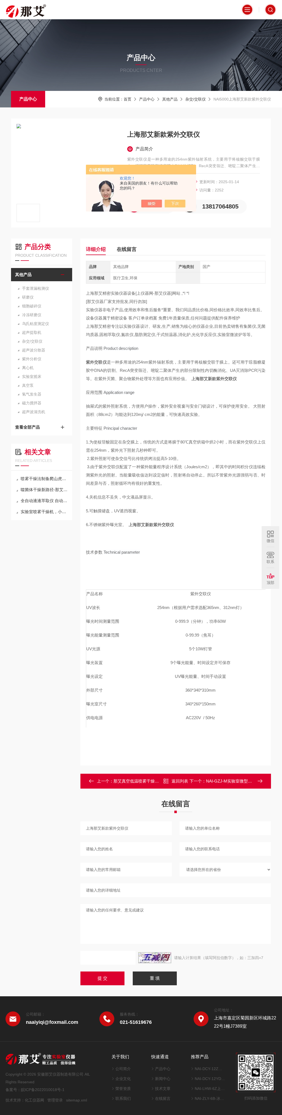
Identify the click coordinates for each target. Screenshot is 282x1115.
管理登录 (55, 1100)
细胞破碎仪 (31, 306)
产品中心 (28, 99)
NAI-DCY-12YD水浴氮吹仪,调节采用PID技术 (210, 1078)
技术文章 (162, 1088)
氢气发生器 (31, 394)
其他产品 (170, 99)
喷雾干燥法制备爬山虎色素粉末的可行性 (44, 478)
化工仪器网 (34, 1100)
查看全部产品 (27, 427)
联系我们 (123, 1098)
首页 (127, 99)
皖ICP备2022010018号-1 (42, 1089)
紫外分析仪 (31, 359)
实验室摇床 (31, 376)
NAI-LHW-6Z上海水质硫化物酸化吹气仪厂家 (210, 1088)
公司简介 (123, 1069)
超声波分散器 (33, 350)
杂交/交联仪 (195, 99)
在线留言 (127, 249)
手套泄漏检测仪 (35, 288)
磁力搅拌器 (31, 403)
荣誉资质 (123, 1088)
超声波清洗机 (33, 412)
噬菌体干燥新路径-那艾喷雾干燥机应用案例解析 (44, 489)
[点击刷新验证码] (154, 957)
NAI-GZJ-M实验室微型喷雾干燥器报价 (241, 781)
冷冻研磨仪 (31, 315)
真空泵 (28, 385)
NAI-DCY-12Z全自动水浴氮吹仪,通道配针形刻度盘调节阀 (210, 1069)
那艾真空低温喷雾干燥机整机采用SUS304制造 (156, 781)
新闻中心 (162, 1078)
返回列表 (180, 781)
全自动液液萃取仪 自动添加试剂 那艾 (44, 500)
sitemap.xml (76, 1100)
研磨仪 (28, 297)
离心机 (28, 368)
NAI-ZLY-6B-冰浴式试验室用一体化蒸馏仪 (210, 1098)
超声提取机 (31, 332)
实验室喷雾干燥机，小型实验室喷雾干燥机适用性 (44, 511)
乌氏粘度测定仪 (35, 323)
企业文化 (123, 1078)
